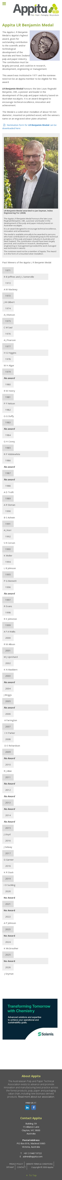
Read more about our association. (36, 1096)
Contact (21, 1167)
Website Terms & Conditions (39, 1164)
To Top (32, 1175)
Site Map (10, 1167)
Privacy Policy (16, 1164)
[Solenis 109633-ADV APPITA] (30, 1018)
